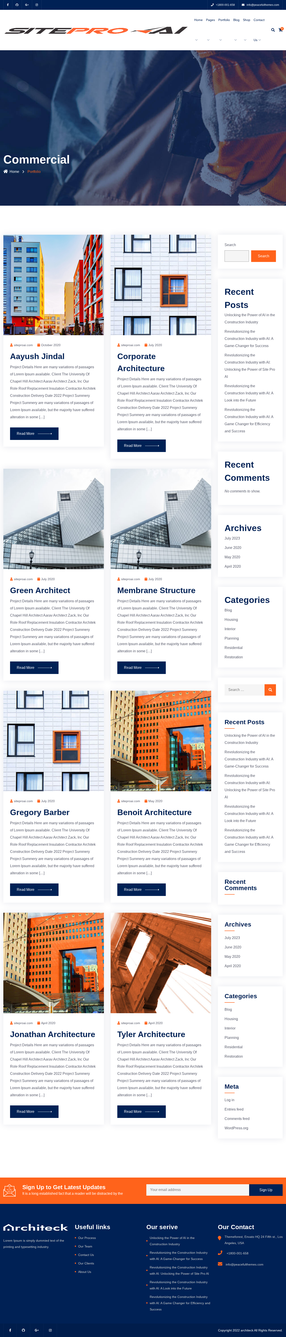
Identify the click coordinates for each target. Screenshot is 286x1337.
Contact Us (86, 1255)
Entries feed (234, 1109)
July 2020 (155, 345)
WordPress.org (236, 1128)
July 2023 (232, 538)
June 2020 (233, 548)
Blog (236, 20)
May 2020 (155, 801)
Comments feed (237, 1119)
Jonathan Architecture (52, 1034)
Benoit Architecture (154, 812)
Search (230, 245)
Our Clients (86, 1263)
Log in (229, 1100)
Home (198, 20)
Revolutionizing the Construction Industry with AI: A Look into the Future (249, 393)
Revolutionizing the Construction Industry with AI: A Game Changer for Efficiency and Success (180, 1303)
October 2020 (51, 345)
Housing (231, 619)
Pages (210, 20)
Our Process (87, 1238)
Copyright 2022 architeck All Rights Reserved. (250, 1330)
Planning (232, 638)
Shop (246, 20)
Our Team (85, 1246)
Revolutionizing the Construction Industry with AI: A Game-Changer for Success (249, 339)
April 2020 (48, 1023)
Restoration (234, 657)
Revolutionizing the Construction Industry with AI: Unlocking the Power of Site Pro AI (179, 1270)
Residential (234, 648)
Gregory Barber (39, 812)
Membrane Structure (156, 590)
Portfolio (224, 20)
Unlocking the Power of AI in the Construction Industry (172, 1241)
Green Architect (40, 590)
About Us (84, 1272)
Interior (230, 629)
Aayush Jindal (37, 356)
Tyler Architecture (151, 1034)
